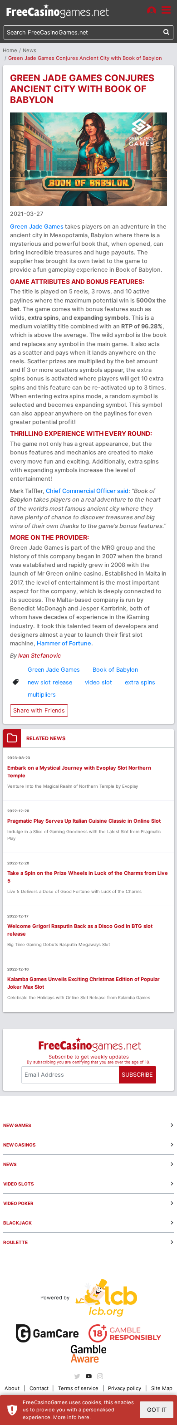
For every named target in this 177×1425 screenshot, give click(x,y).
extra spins (140, 682)
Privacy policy (124, 1388)
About (12, 1388)
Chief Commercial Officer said (87, 491)
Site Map (161, 1388)
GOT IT (157, 1409)
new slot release (50, 682)
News (29, 50)
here (83, 1417)
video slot (98, 682)
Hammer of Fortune (64, 643)
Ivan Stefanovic (39, 655)
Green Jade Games (37, 226)
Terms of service (78, 1388)
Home (10, 50)
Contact (39, 1388)
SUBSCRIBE (137, 1074)
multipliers (42, 694)
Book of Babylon (115, 669)
